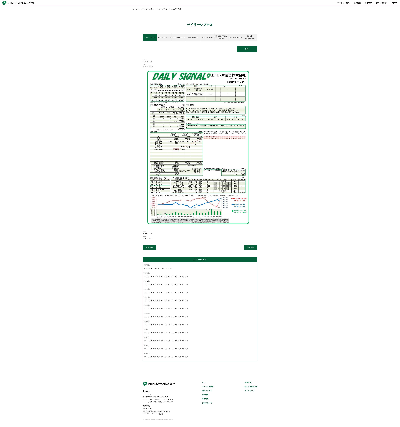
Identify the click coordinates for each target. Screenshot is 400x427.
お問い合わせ (381, 3)
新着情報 (248, 382)
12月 (146, 276)
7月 (149, 268)
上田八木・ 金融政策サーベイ (250, 37)
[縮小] (143, 64)
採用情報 (368, 3)
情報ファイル (207, 390)
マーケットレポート (178, 37)
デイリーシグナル (162, 9)
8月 (145, 268)
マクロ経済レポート (236, 37)
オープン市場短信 (207, 37)
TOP (204, 382)
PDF (247, 49)
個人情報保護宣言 (251, 386)
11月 (150, 276)
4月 (159, 268)
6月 (152, 268)
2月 (166, 268)
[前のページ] (143, 59)
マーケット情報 (146, 9)
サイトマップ (250, 390)
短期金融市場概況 (193, 37)
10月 (154, 276)
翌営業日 (250, 247)
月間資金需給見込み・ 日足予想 (221, 37)
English (394, 3)
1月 (170, 268)
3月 (163, 268)
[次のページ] (145, 59)
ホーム (135, 9)
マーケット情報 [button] (343, 3)
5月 (156, 268)
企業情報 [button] (357, 3)
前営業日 (149, 247)
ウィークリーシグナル (164, 37)
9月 (158, 276)
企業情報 (205, 395)
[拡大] (145, 64)
